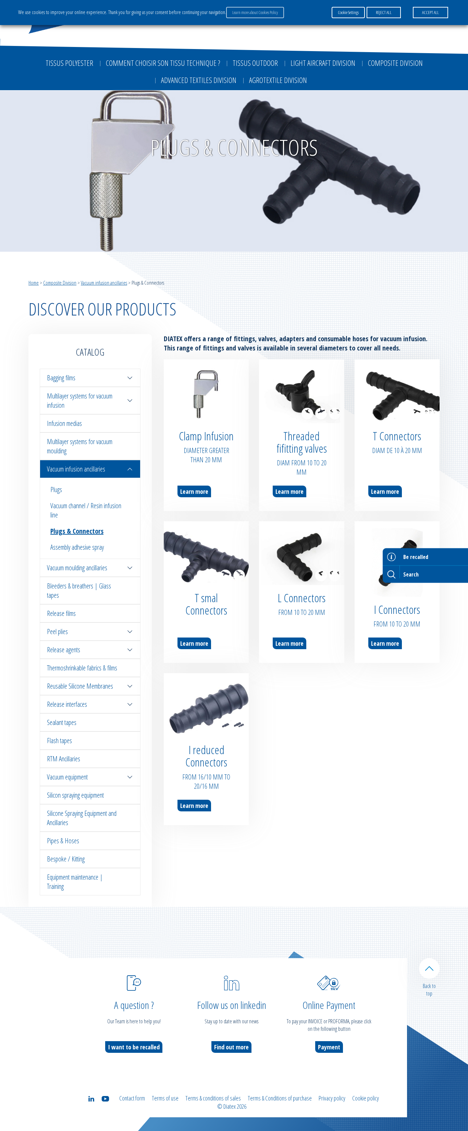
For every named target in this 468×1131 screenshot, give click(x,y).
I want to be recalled (134, 1047)
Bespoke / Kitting (66, 859)
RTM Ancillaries (63, 758)
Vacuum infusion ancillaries (104, 282)
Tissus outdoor (255, 63)
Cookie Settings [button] (348, 12)
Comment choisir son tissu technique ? (163, 63)
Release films (61, 613)
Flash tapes (59, 740)
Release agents (63, 649)
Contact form (132, 1098)
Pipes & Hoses (63, 840)
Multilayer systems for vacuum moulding (79, 446)
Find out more (231, 1047)
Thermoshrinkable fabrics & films (82, 667)
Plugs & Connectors (76, 531)
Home (33, 282)
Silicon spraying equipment (75, 795)
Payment (329, 1047)
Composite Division (395, 63)
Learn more (194, 491)
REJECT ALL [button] (384, 12)
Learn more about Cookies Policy (255, 12)
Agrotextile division (278, 80)
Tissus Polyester (69, 63)
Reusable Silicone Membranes (80, 686)
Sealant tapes (61, 722)
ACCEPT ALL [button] (430, 12)
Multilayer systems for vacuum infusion (79, 400)
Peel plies (57, 631)
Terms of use (165, 1098)
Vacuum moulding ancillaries (77, 567)
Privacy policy (332, 1098)
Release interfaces (67, 704)
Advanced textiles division (198, 80)
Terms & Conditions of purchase (280, 1098)
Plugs (56, 489)
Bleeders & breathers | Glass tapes (79, 590)
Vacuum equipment (67, 777)
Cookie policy (365, 1098)
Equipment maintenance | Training (75, 881)
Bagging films (61, 377)
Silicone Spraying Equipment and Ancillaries (81, 818)
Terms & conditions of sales (213, 1098)
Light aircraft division (323, 63)
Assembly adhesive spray (77, 547)
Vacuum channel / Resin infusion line (85, 510)
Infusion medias (64, 423)
